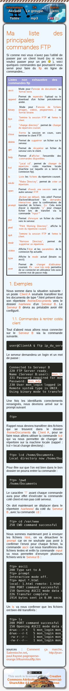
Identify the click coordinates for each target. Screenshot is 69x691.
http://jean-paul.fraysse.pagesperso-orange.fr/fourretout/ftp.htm (34, 656)
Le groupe (34, 11)
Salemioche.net (16, 652)
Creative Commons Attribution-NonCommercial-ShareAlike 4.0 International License (34, 679)
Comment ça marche (44, 649)
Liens (54, 11)
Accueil (14, 11)
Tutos (14, 18)
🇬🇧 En (54, 18)
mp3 (34, 18)
